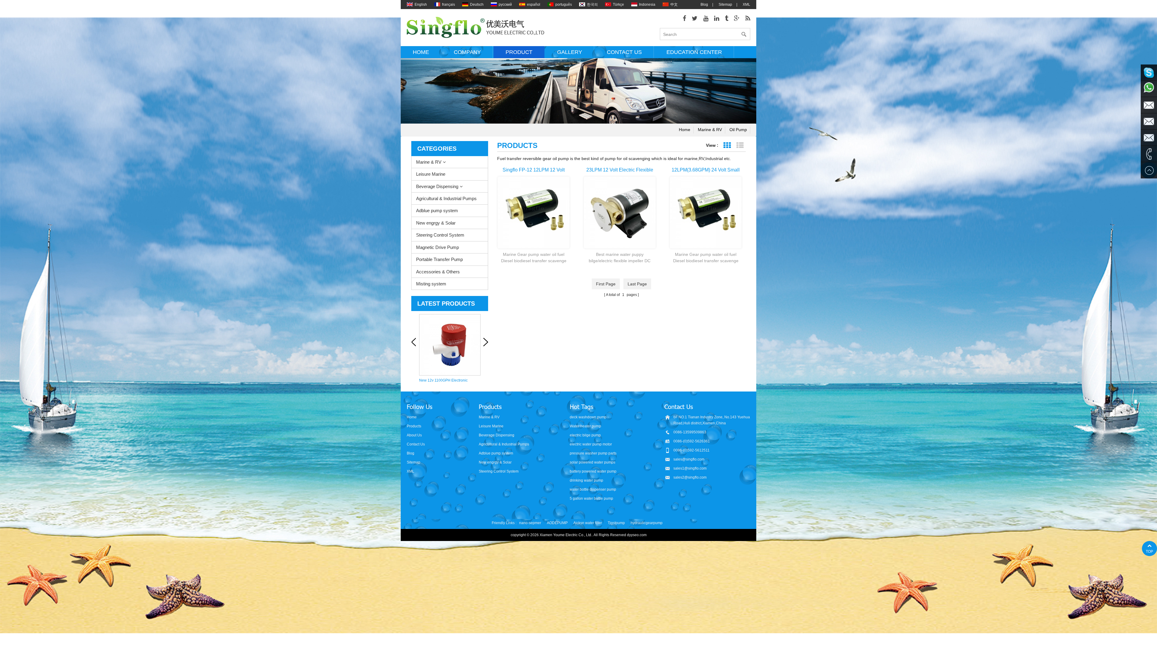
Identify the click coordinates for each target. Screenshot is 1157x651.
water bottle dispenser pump (593, 489)
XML (746, 4)
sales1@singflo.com (690, 468)
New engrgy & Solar (436, 222)
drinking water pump (586, 480)
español (533, 4)
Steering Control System (440, 234)
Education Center (694, 52)
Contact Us (416, 444)
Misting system (431, 283)
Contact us (624, 52)
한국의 (592, 4)
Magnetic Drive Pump (437, 247)
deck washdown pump (588, 417)
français (448, 4)
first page (606, 283)
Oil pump (738, 129)
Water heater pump (585, 426)
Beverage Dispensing (437, 186)
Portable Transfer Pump (439, 259)
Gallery (569, 52)
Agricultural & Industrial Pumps (446, 198)
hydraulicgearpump (647, 523)
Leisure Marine (430, 174)
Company (467, 52)
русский (505, 4)
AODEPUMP (557, 523)
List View (740, 145)
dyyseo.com (637, 535)
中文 (674, 4)
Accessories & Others (438, 271)
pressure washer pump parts (593, 453)
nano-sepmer (530, 523)
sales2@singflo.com (690, 477)
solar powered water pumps (592, 462)
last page (637, 283)
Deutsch (477, 4)
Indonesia (647, 4)
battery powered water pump (593, 471)
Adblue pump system (437, 210)
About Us (414, 435)
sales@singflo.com (688, 459)
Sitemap (725, 4)
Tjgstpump (616, 523)
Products (414, 426)
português (563, 4)
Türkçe (618, 4)
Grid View (727, 145)
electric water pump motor (591, 444)
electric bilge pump (585, 435)
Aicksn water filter (587, 523)
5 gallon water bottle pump (591, 498)
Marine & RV (710, 129)
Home (421, 52)
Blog (704, 4)
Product (519, 52)
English (421, 4)
